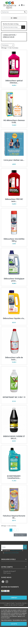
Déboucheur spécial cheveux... (14, 81)
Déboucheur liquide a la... (14, 318)
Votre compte (7, 567)
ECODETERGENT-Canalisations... (14, 477)
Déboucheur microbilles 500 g (14, 240)
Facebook (3, 582)
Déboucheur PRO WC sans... (14, 200)
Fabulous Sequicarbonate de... (14, 517)
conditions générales (16, 550)
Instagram (7, 582)
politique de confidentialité (11, 553)
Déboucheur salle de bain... (14, 358)
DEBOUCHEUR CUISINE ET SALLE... (14, 437)
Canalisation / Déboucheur (9, 36)
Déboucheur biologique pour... (14, 279)
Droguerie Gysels (8, 559)
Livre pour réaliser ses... (14, 160)
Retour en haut (20, 535)
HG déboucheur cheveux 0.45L (14, 121)
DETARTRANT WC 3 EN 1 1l (14, 397)
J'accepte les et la (13, 552)
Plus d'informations (6, 620)
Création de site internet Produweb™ (14, 605)
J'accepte (14, 624)
